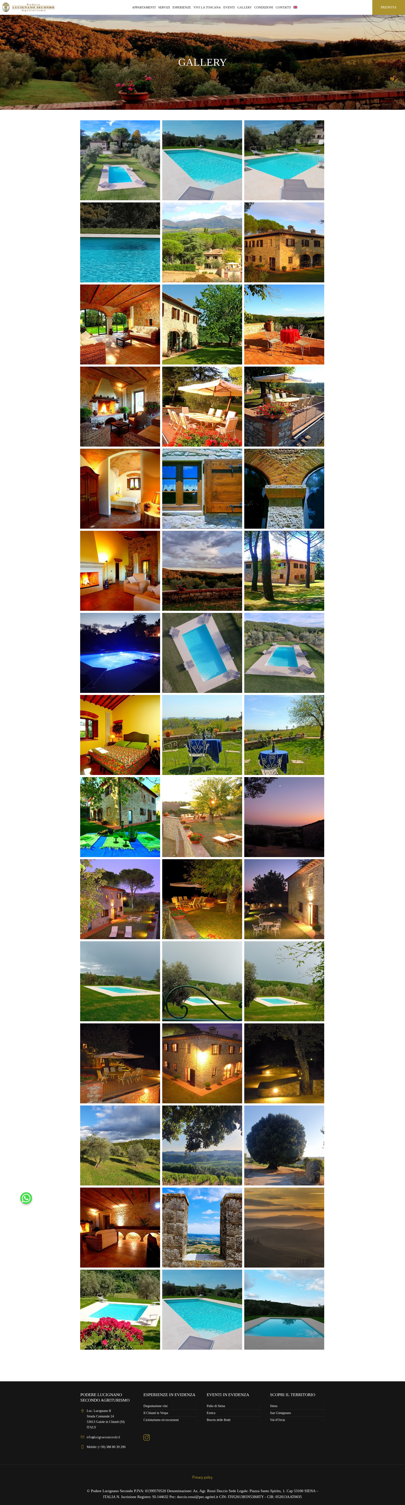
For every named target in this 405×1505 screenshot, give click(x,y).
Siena (273, 1406)
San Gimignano (280, 1413)
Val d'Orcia (277, 1420)
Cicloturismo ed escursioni (161, 1420)
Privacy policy (202, 1477)
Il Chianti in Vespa (155, 1413)
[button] (26, 1198)
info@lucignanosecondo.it (103, 1437)
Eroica (211, 1413)
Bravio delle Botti (218, 1420)
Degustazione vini (155, 1406)
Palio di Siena (216, 1406)
